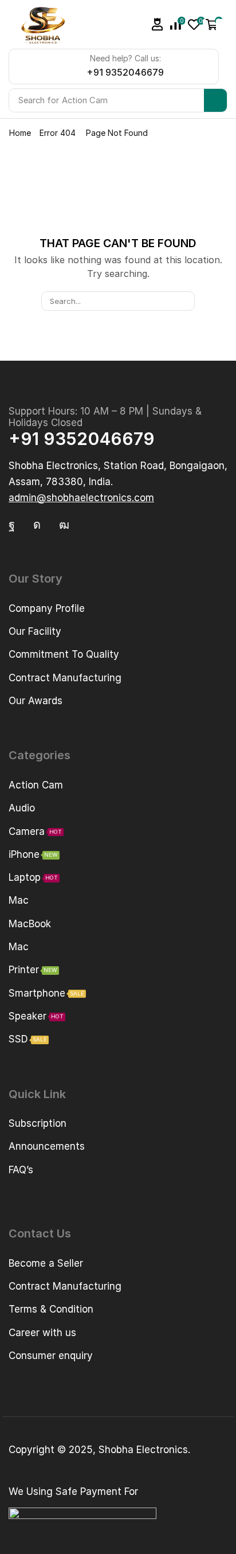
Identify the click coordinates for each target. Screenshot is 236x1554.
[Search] (215, 100)
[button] (157, 24)
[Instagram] (37, 524)
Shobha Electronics (143, 1449)
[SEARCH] (184, 301)
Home (20, 133)
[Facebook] (12, 524)
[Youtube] (64, 524)
